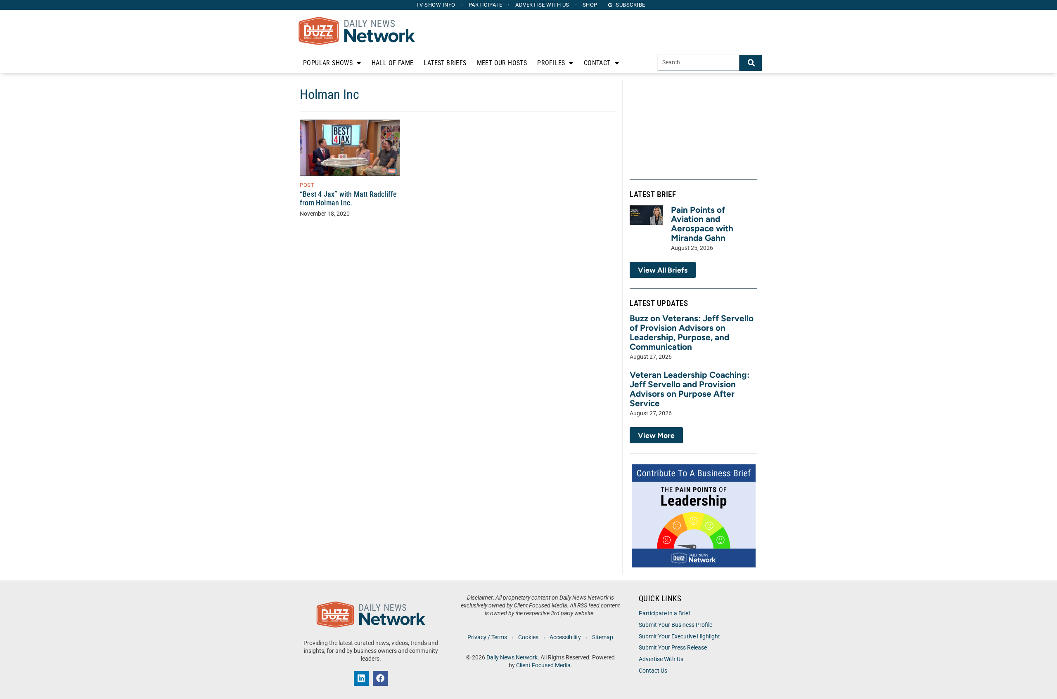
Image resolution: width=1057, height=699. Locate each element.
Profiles (551, 63)
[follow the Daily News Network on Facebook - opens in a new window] (380, 678)
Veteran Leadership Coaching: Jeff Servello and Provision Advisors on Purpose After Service (689, 389)
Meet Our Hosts (502, 63)
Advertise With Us (661, 659)
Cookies (528, 637)
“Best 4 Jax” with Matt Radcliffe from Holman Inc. (348, 198)
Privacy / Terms (487, 637)
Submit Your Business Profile (675, 624)
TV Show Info (435, 5)
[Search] (750, 63)
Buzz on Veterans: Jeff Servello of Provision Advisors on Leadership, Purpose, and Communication (692, 332)
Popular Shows (328, 63)
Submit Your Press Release (673, 647)
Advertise (542, 5)
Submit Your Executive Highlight (679, 636)
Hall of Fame (393, 63)
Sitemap (602, 637)
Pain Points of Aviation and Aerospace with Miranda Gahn (702, 224)
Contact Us (653, 670)
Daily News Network (512, 657)
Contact (597, 63)
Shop (590, 5)
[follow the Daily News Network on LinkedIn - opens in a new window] (361, 678)
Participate (485, 5)
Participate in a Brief (664, 613)
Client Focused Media (543, 665)
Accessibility (565, 637)
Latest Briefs (445, 63)
